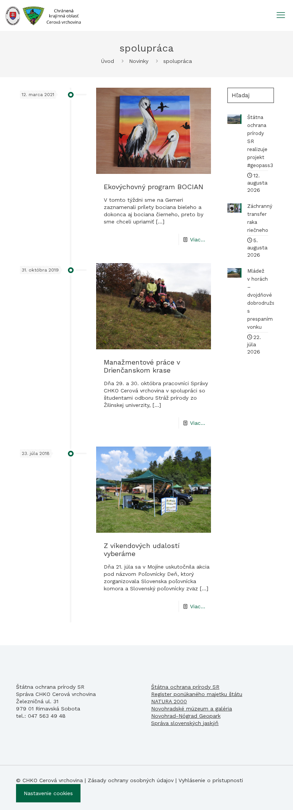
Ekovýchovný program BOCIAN (153, 187)
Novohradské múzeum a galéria (191, 709)
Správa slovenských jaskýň (185, 723)
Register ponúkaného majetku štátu (196, 694)
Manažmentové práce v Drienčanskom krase (142, 366)
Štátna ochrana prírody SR (185, 687)
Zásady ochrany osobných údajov (131, 780)
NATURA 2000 (169, 701)
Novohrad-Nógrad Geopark (186, 716)
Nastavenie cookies (48, 793)
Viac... (197, 239)
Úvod (107, 61)
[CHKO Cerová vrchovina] (43, 15)
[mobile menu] (280, 15)
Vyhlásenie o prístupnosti (211, 780)
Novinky (138, 61)
